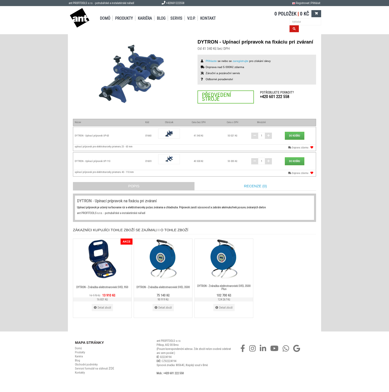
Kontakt (208, 18)
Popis (133, 186)
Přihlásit (315, 3)
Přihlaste (211, 61)
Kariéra (145, 18)
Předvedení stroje (216, 97)
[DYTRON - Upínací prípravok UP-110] (169, 159)
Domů (105, 18)
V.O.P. (191, 18)
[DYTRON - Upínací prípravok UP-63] (169, 134)
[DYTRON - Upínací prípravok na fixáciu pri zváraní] (132, 74)
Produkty (124, 18)
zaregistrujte (240, 61)
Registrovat (302, 3)
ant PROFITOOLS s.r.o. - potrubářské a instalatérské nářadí (101, 3)
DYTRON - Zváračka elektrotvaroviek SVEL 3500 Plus (224, 287)
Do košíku (294, 135)
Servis (176, 18)
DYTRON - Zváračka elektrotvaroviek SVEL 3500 (163, 287)
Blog (161, 18)
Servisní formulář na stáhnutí (94, 368)
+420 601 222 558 (274, 97)
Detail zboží (104, 307)
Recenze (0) (255, 186)
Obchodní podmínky (86, 364)
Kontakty (80, 372)
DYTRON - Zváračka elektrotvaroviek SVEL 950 (102, 287)
